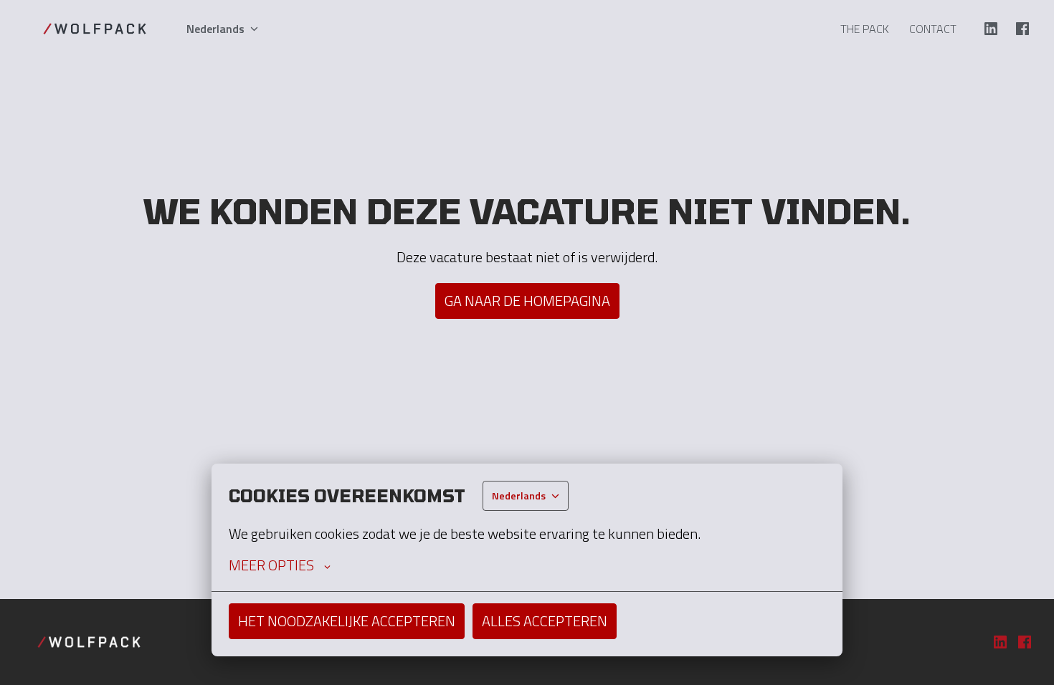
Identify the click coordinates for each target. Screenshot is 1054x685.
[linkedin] (991, 28)
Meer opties (271, 565)
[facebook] (1022, 28)
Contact (932, 28)
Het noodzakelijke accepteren (346, 621)
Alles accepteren (544, 621)
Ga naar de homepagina (527, 300)
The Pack (864, 28)
